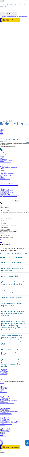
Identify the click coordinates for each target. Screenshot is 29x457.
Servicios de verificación (4, 373)
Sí (3, 220)
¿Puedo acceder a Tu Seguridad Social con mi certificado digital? (12, 283)
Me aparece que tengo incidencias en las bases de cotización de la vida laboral (13, 314)
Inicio (1, 385)
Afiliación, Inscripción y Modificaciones (7, 160)
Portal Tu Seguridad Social (5, 428)
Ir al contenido (2, 16)
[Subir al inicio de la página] (1, 376)
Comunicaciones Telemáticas (5, 431)
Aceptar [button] (3, 14)
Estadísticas (2, 164)
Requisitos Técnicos (3, 374)
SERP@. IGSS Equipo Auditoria (5, 189)
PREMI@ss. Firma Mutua (4, 188)
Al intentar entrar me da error (11, 298)
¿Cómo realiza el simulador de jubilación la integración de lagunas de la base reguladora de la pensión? (13, 363)
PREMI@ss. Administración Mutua (6, 187)
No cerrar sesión (4, 146)
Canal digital (2, 434)
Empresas (2, 168)
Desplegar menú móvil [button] (15, 16)
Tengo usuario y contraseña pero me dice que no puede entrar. (12, 291)
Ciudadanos (2, 150)
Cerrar (2, 232)
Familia (1, 158)
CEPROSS (2, 423)
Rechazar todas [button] (12, 14)
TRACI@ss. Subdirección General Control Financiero (9, 195)
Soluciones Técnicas (3, 427)
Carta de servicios (3, 370)
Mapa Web (2, 378)
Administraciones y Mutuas (5, 180)
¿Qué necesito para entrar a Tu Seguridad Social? (12, 269)
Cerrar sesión (12, 146)
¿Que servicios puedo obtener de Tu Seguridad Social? (13, 305)
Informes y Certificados (4, 154)
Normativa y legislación (4, 371)
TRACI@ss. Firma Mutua (4, 193)
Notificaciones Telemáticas (4, 430)
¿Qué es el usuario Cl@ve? (10, 276)
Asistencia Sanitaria (3, 159)
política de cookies (21, 10)
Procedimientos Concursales (5, 179)
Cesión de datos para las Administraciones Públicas (9, 185)
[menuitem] (14, 126)
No (3, 221)
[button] (14, 203)
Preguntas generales (4, 426)
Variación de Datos (3, 155)
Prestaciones (2, 178)
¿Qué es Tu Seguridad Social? (11, 262)
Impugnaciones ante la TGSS (5, 175)
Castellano (2, 129)
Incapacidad (2, 157)
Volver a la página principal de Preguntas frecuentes (12, 249)
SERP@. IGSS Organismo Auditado (6, 190)
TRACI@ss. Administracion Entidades (6, 192)
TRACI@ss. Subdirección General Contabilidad (8, 196)
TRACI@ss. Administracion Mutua (6, 191)
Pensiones (2, 156)
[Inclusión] (10, 21)
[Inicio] (14, 124)
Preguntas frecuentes (4, 127)
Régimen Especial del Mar (4, 163)
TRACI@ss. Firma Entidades (5, 194)
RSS (1, 379)
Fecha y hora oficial (3, 372)
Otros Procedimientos (4, 166)
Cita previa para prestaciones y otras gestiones (8, 167)
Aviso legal (2, 383)
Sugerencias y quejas (4, 126)
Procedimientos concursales (5, 165)
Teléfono (1, 435)
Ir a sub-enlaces (8, 16)
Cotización (2, 161)
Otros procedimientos (4, 412)
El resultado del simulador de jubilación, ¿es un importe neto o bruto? (12, 352)
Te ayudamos (2, 433)
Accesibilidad (2, 377)
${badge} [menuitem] (2, 452)
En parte (4, 223)
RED (1, 176)
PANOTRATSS (2, 198)
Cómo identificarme (3, 369)
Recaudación (2, 174)
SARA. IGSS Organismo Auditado (6, 424)
